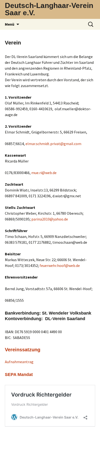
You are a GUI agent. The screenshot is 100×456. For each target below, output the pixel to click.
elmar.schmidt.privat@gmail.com (53, 143)
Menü (9, 24)
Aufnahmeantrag (19, 361)
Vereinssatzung (24, 349)
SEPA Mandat (19, 374)
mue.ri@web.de (44, 172)
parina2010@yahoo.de (49, 219)
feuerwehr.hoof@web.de (60, 265)
